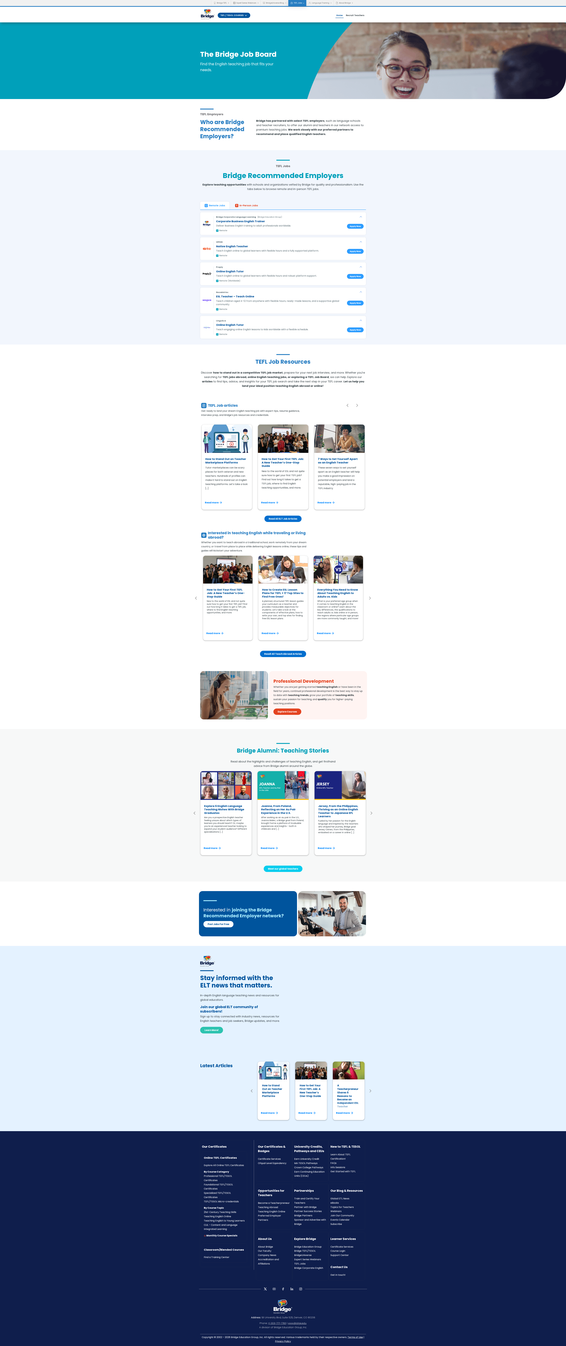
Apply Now (355, 226)
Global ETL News (339, 1198)
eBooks (334, 1203)
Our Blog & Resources (346, 1191)
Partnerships (304, 1191)
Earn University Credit (306, 1159)
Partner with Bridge (305, 1207)
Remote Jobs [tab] (217, 205)
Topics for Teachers (342, 1207)
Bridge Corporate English (308, 1268)
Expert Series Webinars (246, 3)
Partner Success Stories (308, 1211)
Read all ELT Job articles (283, 518)
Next (357, 405)
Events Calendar (340, 1219)
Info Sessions (337, 1167)
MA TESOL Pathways (305, 1163)
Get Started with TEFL (343, 1171)
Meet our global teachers (283, 868)
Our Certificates (214, 1147)
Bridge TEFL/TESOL (305, 1251)
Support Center (339, 1255)
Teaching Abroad (268, 1207)
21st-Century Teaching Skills (220, 1212)
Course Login (337, 1251)
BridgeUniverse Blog (275, 3)
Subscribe (336, 1224)
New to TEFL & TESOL (345, 1147)
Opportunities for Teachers (271, 1193)
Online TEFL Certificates (220, 1158)
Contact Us (339, 1267)
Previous (347, 405)
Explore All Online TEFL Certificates (224, 1165)
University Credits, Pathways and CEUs (309, 1149)
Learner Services (343, 1239)
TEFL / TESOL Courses (232, 15)
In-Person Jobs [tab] (249, 205)
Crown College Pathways (308, 1167)
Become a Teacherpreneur (274, 1203)
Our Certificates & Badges (272, 1149)
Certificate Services (269, 1159)
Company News (267, 1255)
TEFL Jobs (298, 3)
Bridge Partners (303, 1215)
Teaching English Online (217, 1216)
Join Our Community (342, 1215)
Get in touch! (337, 1275)
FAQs (333, 1163)
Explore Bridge (305, 1239)
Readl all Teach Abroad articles (283, 653)
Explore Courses (287, 711)
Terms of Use (355, 1337)
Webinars (336, 1211)
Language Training (320, 3)
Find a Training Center (216, 1257)
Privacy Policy (283, 1341)
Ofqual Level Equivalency (272, 1163)
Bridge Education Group (308, 1246)
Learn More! (212, 1030)
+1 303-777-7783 (277, 1323)
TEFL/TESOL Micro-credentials (221, 1201)
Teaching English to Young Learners (224, 1220)
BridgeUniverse (303, 1255)
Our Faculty (264, 1251)
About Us (265, 1239)
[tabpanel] (283, 274)
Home (339, 15)
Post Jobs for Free (218, 924)
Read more (212, 502)
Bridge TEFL (222, 3)
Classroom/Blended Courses (224, 1250)
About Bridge (345, 3)
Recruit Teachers (355, 15)
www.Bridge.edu (297, 1323)
